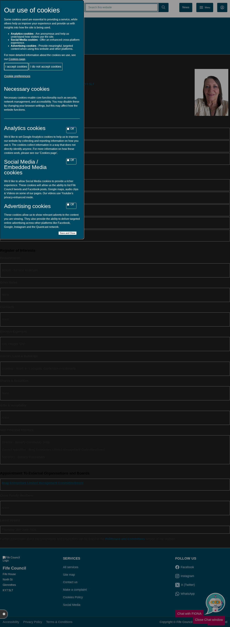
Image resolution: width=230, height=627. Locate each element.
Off (72, 128)
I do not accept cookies (45, 66)
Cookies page (17, 59)
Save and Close (67, 233)
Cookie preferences (17, 76)
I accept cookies (16, 66)
